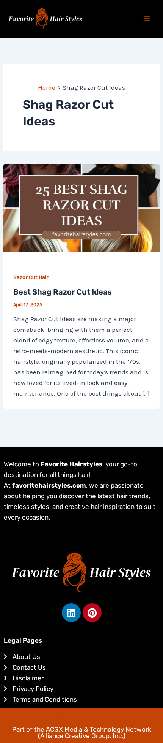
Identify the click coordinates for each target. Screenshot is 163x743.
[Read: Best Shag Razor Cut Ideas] (81, 207)
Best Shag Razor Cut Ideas (62, 291)
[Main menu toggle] (147, 19)
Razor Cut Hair (31, 277)
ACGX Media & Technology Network (98, 729)
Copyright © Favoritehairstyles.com (82, 715)
